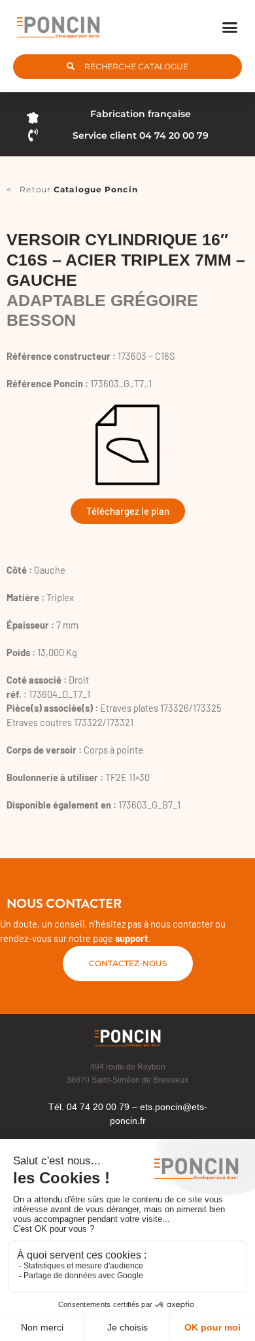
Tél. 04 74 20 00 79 (88, 1107)
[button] (230, 26)
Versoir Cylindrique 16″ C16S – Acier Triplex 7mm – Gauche (126, 259)
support (131, 938)
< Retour (72, 189)
